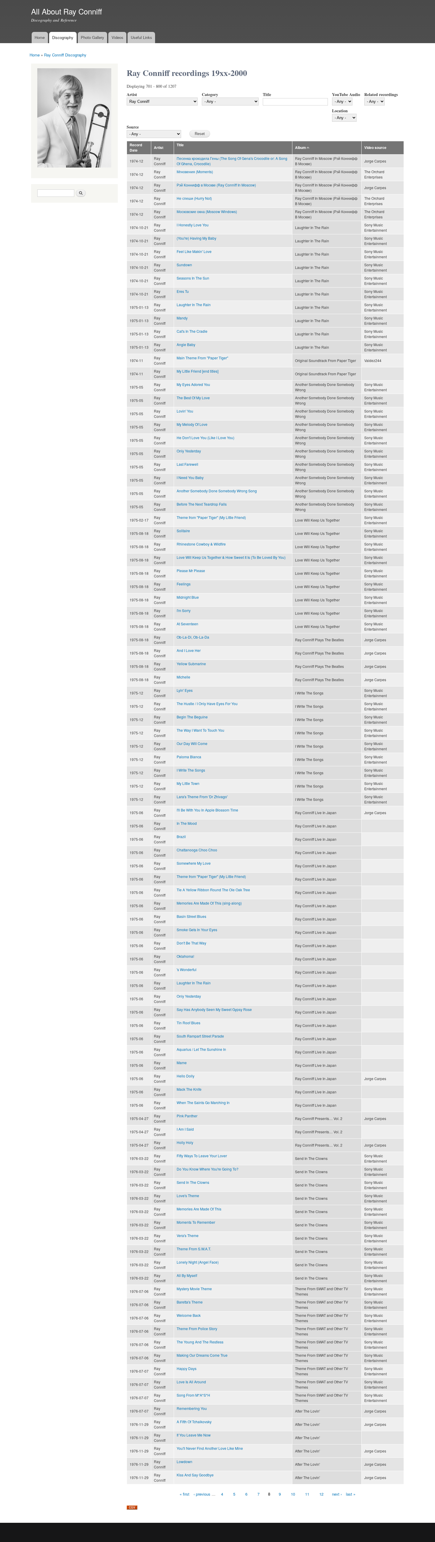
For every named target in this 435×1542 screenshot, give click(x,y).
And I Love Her (189, 650)
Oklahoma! (185, 956)
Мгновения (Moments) (195, 171)
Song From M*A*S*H (193, 1394)
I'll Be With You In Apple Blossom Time (207, 809)
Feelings (184, 583)
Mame (182, 1062)
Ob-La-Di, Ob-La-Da (193, 636)
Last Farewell (187, 464)
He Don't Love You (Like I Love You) (205, 437)
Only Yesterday (189, 450)
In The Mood (187, 823)
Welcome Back (189, 1315)
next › (337, 1494)
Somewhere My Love (194, 863)
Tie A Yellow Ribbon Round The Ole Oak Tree (213, 889)
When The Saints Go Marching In (203, 1102)
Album (300, 147)
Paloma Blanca (189, 756)
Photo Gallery (92, 37)
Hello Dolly (185, 1075)
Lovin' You (185, 410)
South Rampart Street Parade (200, 1035)
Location (340, 111)
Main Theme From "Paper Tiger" (202, 357)
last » (350, 1494)
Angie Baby (186, 344)
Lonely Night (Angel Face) (198, 1262)
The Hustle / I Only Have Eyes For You (207, 703)
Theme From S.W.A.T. (194, 1248)
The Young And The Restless (200, 1341)
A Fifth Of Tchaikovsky (194, 1421)
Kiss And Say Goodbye (195, 1474)
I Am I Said (185, 1129)
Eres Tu (183, 291)
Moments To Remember (196, 1222)
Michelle (183, 676)
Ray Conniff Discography (65, 55)
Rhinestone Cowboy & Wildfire (201, 543)
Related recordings (381, 94)
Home (40, 37)
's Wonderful (186, 969)
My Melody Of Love (192, 424)
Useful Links (141, 37)
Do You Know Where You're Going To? (208, 1168)
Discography (62, 37)
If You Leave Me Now (194, 1434)
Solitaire (183, 530)
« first (184, 1494)
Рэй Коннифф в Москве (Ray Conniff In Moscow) (216, 184)
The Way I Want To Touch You (200, 730)
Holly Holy (185, 1142)
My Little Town (188, 783)
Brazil (181, 836)
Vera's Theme (188, 1235)
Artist (132, 94)
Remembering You (192, 1408)
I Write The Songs (191, 769)
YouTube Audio (346, 94)
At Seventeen (187, 623)
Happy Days (186, 1368)
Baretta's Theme (190, 1301)
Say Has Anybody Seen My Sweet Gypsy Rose (214, 1009)
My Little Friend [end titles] (197, 371)
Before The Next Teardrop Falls (202, 504)
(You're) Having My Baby (196, 238)
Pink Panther (187, 1115)
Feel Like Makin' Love (194, 251)
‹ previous (202, 1494)
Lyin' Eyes (185, 690)
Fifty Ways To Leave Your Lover (202, 1155)
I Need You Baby (190, 477)
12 (321, 1494)
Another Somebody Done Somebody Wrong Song (217, 490)
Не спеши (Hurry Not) (194, 198)
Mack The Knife (189, 1089)
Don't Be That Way (191, 942)
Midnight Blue (188, 597)
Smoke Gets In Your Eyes (197, 929)
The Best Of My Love (193, 397)
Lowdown (184, 1461)
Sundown (184, 264)
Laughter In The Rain (194, 304)
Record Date (136, 147)
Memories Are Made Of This (199, 1208)
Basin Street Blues (191, 916)
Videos (117, 37)
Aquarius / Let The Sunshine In (201, 1049)
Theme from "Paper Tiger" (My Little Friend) (211, 517)
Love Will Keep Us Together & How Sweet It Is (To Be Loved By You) (231, 557)
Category (210, 94)
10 (293, 1494)
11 (307, 1494)
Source (133, 127)
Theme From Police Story (197, 1328)
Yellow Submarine (191, 663)
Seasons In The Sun (193, 277)
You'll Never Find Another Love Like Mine (210, 1448)
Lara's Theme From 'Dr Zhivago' (202, 796)
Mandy (182, 317)
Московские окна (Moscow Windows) (207, 211)
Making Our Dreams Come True (202, 1355)
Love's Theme (188, 1195)
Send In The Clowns (193, 1182)
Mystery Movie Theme (194, 1288)
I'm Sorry (184, 610)
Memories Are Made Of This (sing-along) (209, 902)
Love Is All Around (191, 1381)
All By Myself (187, 1275)
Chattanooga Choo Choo (197, 849)
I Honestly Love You (193, 224)
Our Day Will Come (192, 743)
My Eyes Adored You (193, 384)
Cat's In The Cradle (192, 331)
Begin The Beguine (192, 716)
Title (267, 94)
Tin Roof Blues (188, 1022)
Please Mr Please (191, 570)
